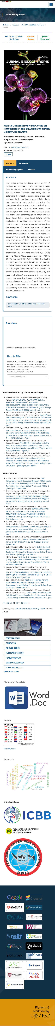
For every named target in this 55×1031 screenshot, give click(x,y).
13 (24, 603)
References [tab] (24, 163)
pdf (9, 154)
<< (4, 603)
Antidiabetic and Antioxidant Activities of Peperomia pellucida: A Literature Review (29, 593)
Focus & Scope (13, 648)
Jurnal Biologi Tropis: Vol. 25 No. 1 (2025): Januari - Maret (29, 464)
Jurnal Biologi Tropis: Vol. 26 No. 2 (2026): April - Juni (29, 597)
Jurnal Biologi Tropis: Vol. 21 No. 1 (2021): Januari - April (29, 436)
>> (29, 603)
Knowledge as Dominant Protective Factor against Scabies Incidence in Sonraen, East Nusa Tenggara (28, 497)
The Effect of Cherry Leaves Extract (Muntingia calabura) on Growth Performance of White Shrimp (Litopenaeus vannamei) (28, 433)
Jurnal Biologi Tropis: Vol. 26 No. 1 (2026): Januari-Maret (29, 553)
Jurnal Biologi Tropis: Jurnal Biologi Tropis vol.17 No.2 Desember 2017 (29, 586)
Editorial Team (13, 638)
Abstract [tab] (10, 163)
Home (6, 25)
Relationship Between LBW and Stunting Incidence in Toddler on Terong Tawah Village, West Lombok (29, 527)
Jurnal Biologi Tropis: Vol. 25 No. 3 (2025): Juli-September (29, 576)
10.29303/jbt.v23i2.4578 (18, 147)
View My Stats (10, 748)
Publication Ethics (14, 653)
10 (17, 603)
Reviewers (11, 643)
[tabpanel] (27, 242)
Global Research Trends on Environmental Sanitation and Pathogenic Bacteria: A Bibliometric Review (28, 549)
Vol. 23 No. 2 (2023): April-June (33, 25)
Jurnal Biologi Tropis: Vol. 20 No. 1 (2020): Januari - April (28, 408)
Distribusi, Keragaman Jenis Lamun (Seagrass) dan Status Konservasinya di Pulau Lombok (29, 558)
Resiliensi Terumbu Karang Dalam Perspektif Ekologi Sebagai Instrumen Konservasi (27, 582)
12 (22, 603)
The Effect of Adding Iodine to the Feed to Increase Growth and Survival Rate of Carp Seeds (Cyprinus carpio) (27, 445)
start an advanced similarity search (30, 608)
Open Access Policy (15, 663)
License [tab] (31, 169)
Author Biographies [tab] (14, 169)
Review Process (13, 658)
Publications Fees (14, 668)
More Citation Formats (18, 376)
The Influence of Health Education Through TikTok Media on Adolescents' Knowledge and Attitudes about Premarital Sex (28, 482)
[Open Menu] (51, 4)
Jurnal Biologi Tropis (15, 14)
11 (19, 603)
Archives (15, 25)
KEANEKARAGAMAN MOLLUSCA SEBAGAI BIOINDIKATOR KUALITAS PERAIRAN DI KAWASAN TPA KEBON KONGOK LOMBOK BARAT (27, 513)
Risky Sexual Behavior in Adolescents (34, 539)
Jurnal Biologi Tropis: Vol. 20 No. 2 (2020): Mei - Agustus (29, 449)
